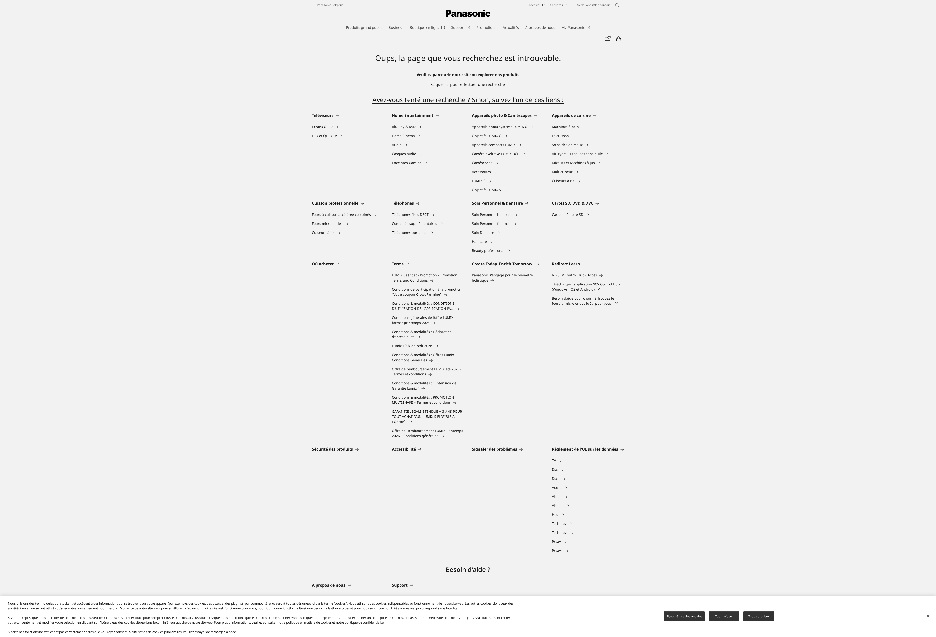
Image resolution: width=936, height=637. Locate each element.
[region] (468, 616)
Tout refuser (724, 616)
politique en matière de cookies (309, 622)
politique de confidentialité (364, 622)
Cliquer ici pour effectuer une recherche (468, 84)
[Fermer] (928, 616)
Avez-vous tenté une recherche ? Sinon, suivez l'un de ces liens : (468, 99)
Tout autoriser (758, 616)
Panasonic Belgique (330, 5)
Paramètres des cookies (684, 616)
